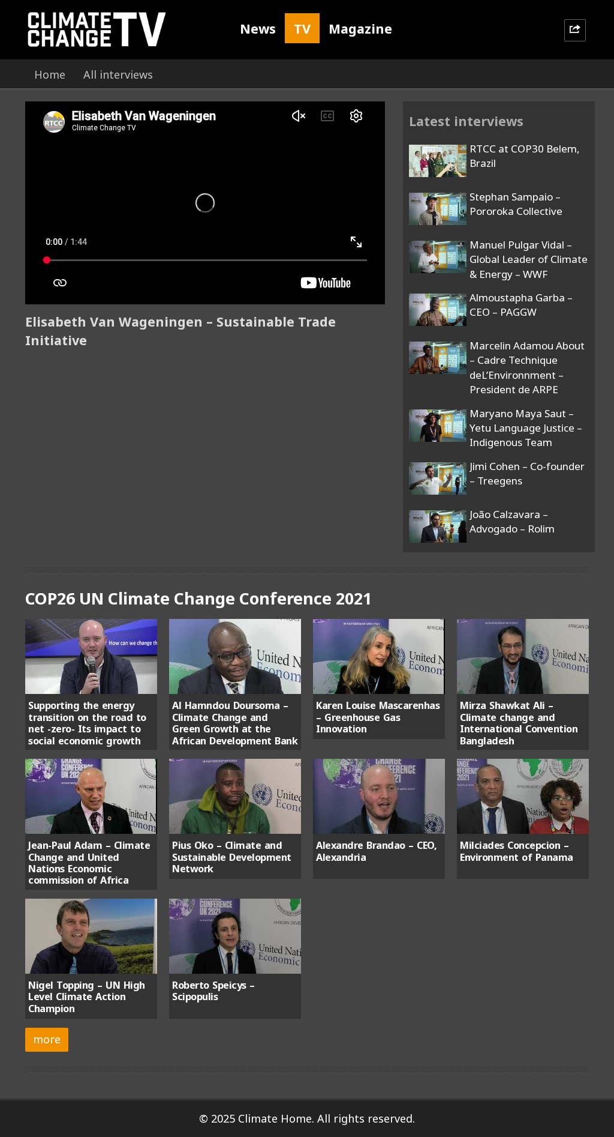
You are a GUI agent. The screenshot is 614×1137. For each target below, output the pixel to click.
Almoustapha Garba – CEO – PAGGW (521, 305)
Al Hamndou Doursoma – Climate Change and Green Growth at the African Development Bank (234, 723)
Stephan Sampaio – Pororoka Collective (515, 204)
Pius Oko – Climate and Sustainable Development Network (231, 857)
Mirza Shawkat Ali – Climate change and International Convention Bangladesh (518, 723)
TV (302, 28)
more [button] (47, 1039)
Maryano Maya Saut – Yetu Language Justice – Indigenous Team (525, 428)
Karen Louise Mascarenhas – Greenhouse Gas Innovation (378, 717)
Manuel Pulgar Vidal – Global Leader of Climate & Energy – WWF (528, 259)
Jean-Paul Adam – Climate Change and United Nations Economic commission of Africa (89, 863)
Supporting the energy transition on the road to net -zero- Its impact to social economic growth (87, 723)
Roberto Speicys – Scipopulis (213, 991)
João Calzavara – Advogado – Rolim (512, 521)
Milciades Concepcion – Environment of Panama (516, 851)
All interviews (118, 74)
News (258, 28)
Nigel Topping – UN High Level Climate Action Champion (86, 997)
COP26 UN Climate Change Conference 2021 (198, 598)
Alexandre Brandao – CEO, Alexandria (376, 851)
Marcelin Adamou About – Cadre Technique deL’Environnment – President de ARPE (527, 367)
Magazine (360, 28)
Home (49, 74)
